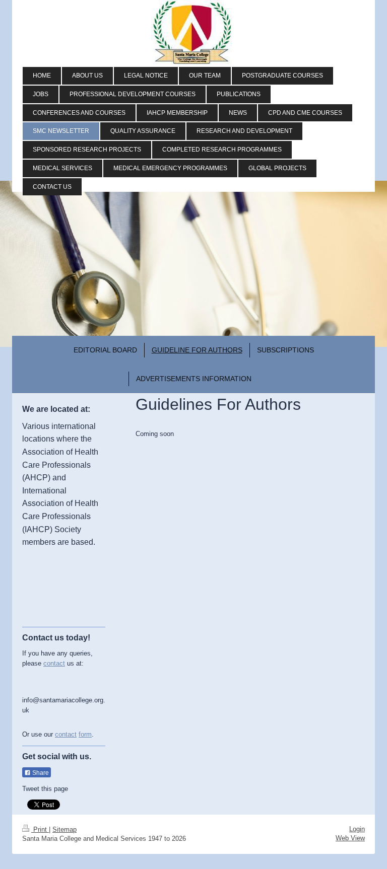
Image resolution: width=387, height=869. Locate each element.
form (85, 734)
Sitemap (64, 829)
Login (357, 829)
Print (40, 829)
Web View (350, 838)
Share (40, 772)
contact (54, 663)
